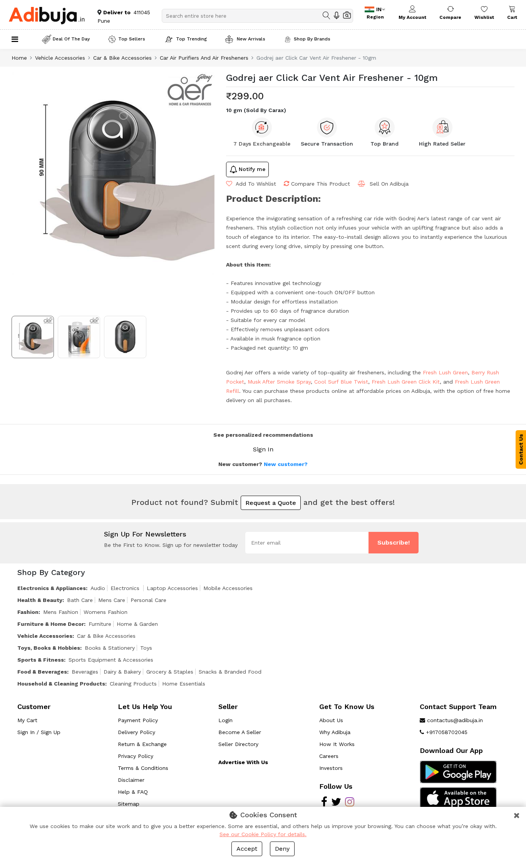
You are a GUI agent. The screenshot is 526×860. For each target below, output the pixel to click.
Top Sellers (131, 39)
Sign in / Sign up (38, 732)
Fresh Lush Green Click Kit (406, 382)
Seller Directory (238, 744)
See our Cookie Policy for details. (263, 834)
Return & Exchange (142, 744)
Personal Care (148, 600)
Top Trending (191, 39)
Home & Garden (137, 624)
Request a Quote (270, 502)
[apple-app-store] (458, 798)
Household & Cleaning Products (61, 684)
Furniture (100, 624)
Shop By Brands (312, 39)
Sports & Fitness (40, 660)
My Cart (27, 720)
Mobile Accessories (228, 588)
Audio (97, 588)
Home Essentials (183, 684)
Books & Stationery (110, 648)
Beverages (85, 672)
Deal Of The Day (71, 39)
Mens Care (111, 600)
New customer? (286, 464)
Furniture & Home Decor (50, 624)
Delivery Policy (136, 732)
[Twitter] (336, 804)
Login (225, 720)
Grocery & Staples (169, 672)
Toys (146, 648)
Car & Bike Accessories (122, 58)
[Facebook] (324, 804)
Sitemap (128, 804)
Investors (331, 768)
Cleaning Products (133, 684)
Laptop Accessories (172, 588)
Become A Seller (239, 732)
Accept (246, 848)
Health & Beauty (39, 600)
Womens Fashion (105, 612)
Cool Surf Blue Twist (341, 382)
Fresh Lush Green (445, 372)
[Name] (326, 15)
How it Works (337, 744)
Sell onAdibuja (389, 184)
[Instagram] (349, 804)
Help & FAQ (133, 792)
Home (19, 58)
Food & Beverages (42, 672)
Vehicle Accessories (60, 58)
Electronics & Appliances (51, 588)
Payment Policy (138, 720)
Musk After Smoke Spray (279, 382)
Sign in (263, 449)
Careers (328, 756)
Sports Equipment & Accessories (111, 660)
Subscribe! (393, 542)
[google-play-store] (458, 771)
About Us (331, 720)
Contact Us (521, 449)
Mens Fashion (60, 612)
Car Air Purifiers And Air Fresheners (204, 58)
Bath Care (80, 600)
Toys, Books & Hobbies (48, 648)
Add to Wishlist (255, 184)
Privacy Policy (135, 756)
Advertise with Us (243, 762)
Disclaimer (131, 780)
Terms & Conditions (143, 768)
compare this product (320, 184)
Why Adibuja (334, 732)
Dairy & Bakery (122, 672)
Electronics (126, 588)
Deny (282, 848)
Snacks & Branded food (230, 672)
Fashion (28, 612)
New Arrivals (250, 39)
